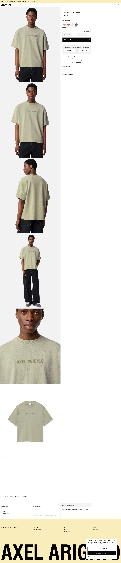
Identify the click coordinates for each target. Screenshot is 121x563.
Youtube (95, 527)
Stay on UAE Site (101, 549)
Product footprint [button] (67, 74)
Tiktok (95, 526)
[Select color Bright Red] (68, 25)
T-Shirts (25, 496)
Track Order (66, 526)
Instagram (96, 529)
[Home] (6, 5)
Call (4, 511)
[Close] (115, 541)
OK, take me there (102, 553)
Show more (78, 62)
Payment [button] (64, 72)
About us (35, 527)
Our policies (66, 529)
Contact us (66, 531)
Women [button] (38, 5)
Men (11, 496)
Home (6, 496)
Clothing (17, 496)
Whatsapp (6, 513)
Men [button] (31, 5)
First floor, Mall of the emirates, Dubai (45, 516)
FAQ (64, 527)
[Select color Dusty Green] (64, 25)
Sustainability (37, 529)
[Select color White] (72, 25)
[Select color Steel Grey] (76, 25)
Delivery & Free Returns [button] (69, 69)
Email (4, 516)
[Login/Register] (114, 5)
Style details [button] (66, 66)
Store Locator (37, 526)
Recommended (6, 463)
